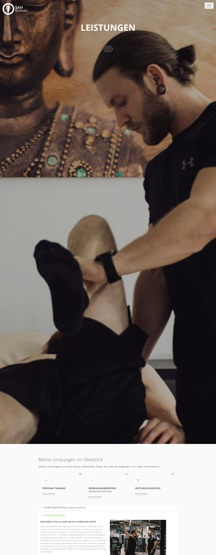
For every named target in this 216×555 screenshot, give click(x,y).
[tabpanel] (108, 486)
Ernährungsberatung (65, 507)
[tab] (108, 507)
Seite (133, 466)
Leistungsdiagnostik (54, 515)
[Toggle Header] (209, 6)
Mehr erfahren (48, 494)
